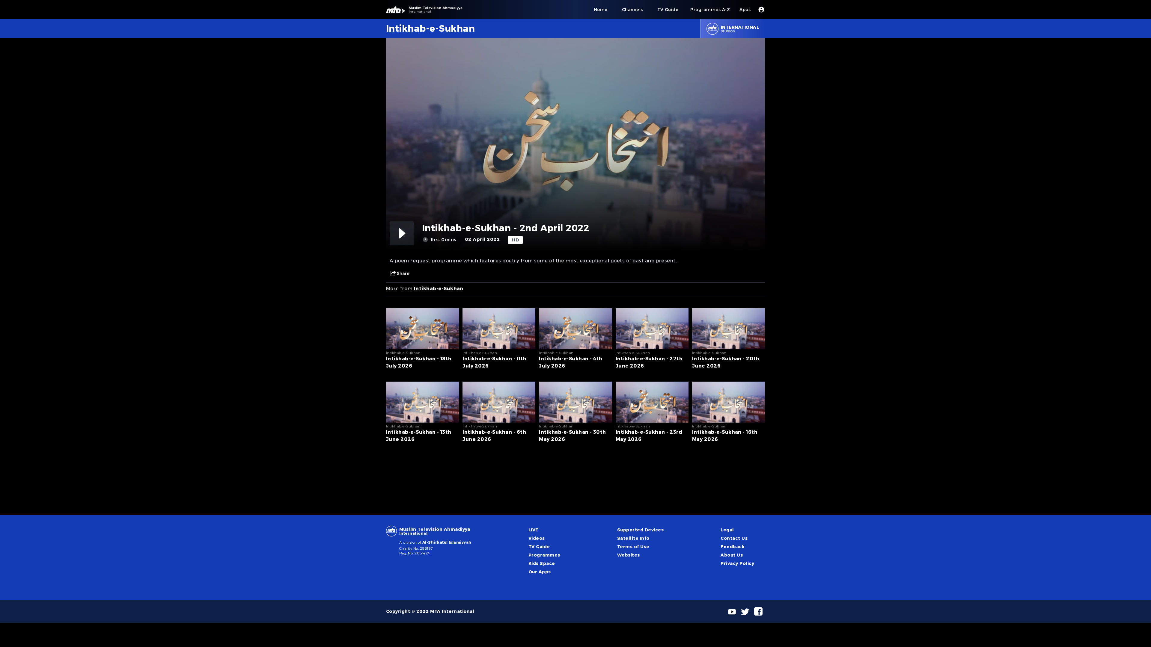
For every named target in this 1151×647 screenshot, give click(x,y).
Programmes (544, 555)
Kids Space (541, 563)
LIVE (533, 530)
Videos (536, 538)
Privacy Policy (737, 563)
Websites (628, 555)
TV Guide (539, 546)
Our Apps (539, 572)
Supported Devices (640, 530)
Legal (727, 530)
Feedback (733, 546)
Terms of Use (633, 546)
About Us (732, 555)
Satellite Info (633, 538)
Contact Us (734, 538)
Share (403, 273)
